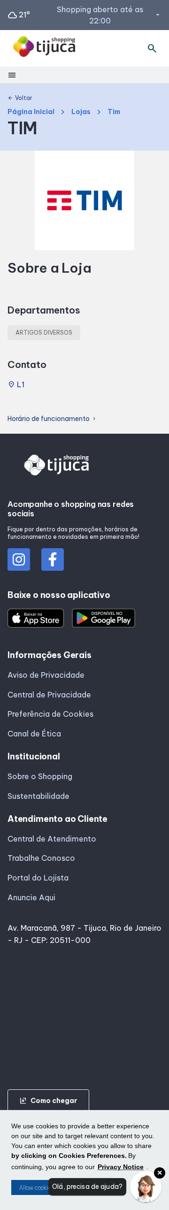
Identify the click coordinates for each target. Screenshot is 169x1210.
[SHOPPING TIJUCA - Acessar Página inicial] (44, 48)
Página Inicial (31, 112)
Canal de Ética (34, 733)
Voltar (20, 98)
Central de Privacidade (49, 694)
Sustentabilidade (38, 796)
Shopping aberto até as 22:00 (109, 15)
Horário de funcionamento (52, 419)
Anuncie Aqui (31, 897)
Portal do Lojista (38, 877)
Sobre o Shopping (40, 776)
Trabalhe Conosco (41, 858)
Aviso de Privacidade (46, 675)
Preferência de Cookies (50, 714)
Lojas (81, 112)
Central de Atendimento (52, 838)
